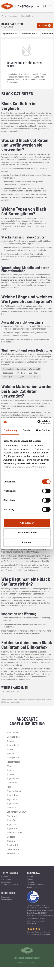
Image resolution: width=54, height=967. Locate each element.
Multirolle (11, 837)
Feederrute (12, 783)
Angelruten (12, 16)
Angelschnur (13, 795)
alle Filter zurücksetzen (27, 298)
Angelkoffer (12, 829)
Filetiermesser (13, 762)
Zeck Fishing (12, 733)
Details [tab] (26, 430)
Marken (30, 877)
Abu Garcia (12, 816)
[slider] (6, 312)
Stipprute (11, 841)
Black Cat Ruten (27, 16)
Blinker (10, 749)
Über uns (30, 879)
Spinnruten (5, 877)
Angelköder (12, 820)
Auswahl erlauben (27, 532)
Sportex (10, 774)
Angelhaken (12, 804)
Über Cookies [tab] (43, 430)
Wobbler (10, 754)
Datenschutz (6, 900)
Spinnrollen (6, 879)
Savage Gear (13, 758)
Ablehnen (27, 542)
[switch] (46, 491)
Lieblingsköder (13, 737)
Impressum (5, 897)
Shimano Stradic (14, 833)
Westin (10, 766)
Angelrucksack (14, 791)
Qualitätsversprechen (36, 884)
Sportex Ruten (13, 845)
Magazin (30, 882)
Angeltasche (13, 779)
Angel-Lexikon (33, 887)
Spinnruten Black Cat (10, 691)
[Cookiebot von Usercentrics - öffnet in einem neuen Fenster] (38, 422)
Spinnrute (11, 808)
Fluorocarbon (13, 854)
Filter (46, 25)
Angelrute (11, 770)
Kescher (11, 741)
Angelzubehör (13, 745)
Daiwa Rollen (13, 849)
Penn (9, 787)
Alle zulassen (27, 523)
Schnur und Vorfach (9, 884)
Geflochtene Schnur (16, 812)
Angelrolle (11, 824)
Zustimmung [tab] (10, 430)
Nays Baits (12, 799)
